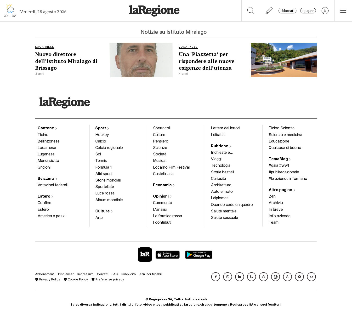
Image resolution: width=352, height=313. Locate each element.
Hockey (102, 134)
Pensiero (160, 141)
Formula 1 (103, 167)
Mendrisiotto (48, 160)
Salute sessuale (224, 217)
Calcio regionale (109, 147)
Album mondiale (109, 199)
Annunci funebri (150, 274)
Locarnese (47, 147)
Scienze (160, 147)
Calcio (100, 141)
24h (272, 196)
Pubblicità (128, 274)
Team (273, 222)
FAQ (115, 274)
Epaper (308, 10)
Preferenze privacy (109, 279)
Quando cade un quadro (232, 204)
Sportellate (104, 186)
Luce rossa (104, 193)
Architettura (221, 184)
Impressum (85, 274)
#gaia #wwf (279, 165)
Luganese (46, 154)
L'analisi (160, 209)
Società (159, 154)
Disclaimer (66, 274)
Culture (103, 211)
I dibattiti (218, 134)
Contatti (102, 274)
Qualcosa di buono (285, 147)
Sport (101, 127)
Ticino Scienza (282, 127)
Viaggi (216, 158)
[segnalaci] (269, 10)
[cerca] (251, 10)
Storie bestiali (222, 172)
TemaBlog (279, 158)
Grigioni (44, 167)
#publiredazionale (284, 172)
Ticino (43, 134)
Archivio (276, 202)
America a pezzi (51, 215)
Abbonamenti (45, 274)
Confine (44, 202)
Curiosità (218, 178)
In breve (276, 209)
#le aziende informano (288, 178)
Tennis (101, 160)
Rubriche (220, 145)
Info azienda (279, 215)
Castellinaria (163, 173)
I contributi (162, 222)
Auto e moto (222, 191)
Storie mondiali (108, 180)
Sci (98, 154)
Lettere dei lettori (225, 127)
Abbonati (287, 10)
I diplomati (219, 197)
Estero (44, 196)
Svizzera (46, 178)
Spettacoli (161, 127)
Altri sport (103, 173)
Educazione (279, 141)
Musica (159, 160)
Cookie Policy (77, 279)
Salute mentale (224, 211)
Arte (99, 217)
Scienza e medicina (285, 134)
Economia (163, 184)
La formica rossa (167, 215)
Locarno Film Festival (171, 167)
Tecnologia (220, 165)
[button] (215, 276)
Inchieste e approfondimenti (225, 153)
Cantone (46, 127)
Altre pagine (281, 189)
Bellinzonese (49, 141)
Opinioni (161, 196)
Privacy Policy (49, 279)
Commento (162, 202)
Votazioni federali (53, 184)
